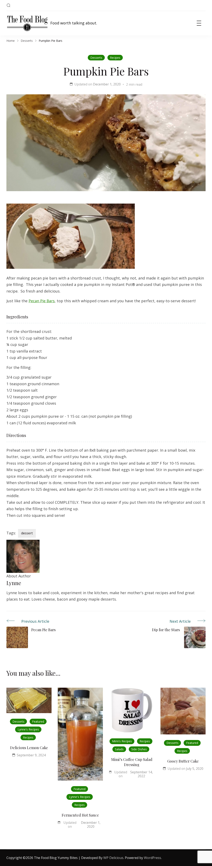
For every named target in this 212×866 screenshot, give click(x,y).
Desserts (96, 58)
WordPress (152, 857)
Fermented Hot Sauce (80, 815)
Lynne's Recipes (28, 729)
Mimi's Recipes (122, 741)
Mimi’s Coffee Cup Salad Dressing (131, 762)
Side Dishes (139, 749)
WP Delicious (113, 857)
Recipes (115, 58)
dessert (27, 533)
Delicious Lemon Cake (29, 747)
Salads (119, 749)
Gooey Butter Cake (183, 761)
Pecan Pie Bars (42, 300)
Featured (38, 721)
